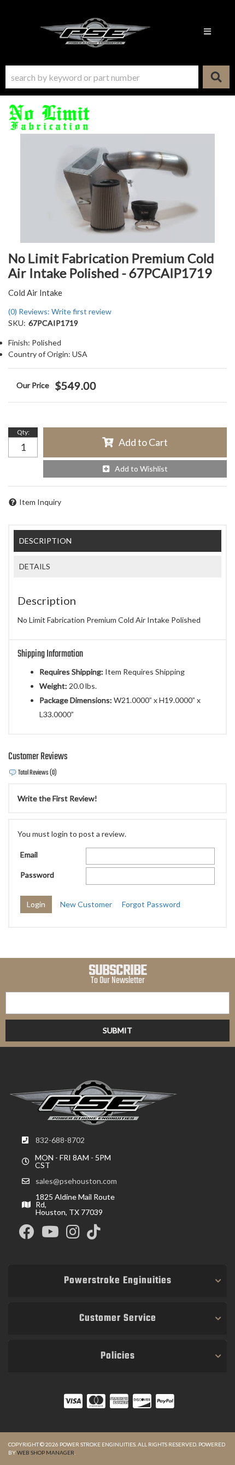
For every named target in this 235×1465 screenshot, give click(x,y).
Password (37, 874)
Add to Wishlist (141, 468)
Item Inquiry (40, 502)
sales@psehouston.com (76, 1181)
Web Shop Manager (45, 1452)
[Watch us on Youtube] (50, 1234)
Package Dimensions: (75, 700)
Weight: (53, 685)
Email (29, 854)
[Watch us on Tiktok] (94, 1234)
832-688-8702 (60, 1140)
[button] (117, 76)
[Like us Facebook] (26, 1234)
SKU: (17, 322)
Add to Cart (143, 442)
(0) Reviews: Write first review (59, 311)
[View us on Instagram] (73, 1234)
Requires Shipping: (71, 671)
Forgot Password (151, 904)
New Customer (86, 904)
